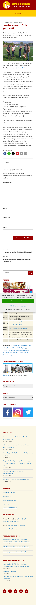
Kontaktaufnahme (9, 492)
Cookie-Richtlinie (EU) (10, 508)
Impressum (27, 309)
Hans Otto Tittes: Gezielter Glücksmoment (16, 479)
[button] (4, 153)
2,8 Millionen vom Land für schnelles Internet (16, 547)
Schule (14, 348)
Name (5, 208)
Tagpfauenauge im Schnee (16, 525)
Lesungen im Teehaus (9, 571)
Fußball (26, 350)
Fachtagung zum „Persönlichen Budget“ (14, 552)
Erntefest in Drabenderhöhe (18, 328)
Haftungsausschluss (9, 500)
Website (5, 227)
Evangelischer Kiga (9, 350)
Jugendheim (20, 350)
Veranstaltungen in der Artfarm (13, 352)
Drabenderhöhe (21, 4)
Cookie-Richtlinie (10, 309)
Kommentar (7, 182)
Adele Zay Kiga (21, 348)
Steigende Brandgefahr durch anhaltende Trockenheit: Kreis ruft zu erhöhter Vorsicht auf (17, 463)
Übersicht (6, 375)
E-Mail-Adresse (8, 218)
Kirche (9, 348)
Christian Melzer (21, 68)
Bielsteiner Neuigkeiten (13, 560)
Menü (19, 13)
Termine (8, 162)
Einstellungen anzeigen (18, 306)
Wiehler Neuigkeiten (12, 536)
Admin (19, 22)
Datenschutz (19, 309)
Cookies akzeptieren (18, 301)
